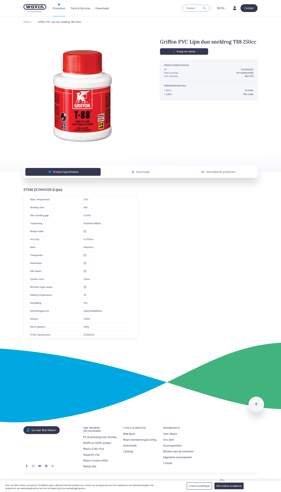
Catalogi (128, 451)
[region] (140, 486)
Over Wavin (170, 434)
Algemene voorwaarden (177, 457)
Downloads (143, 172)
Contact (167, 463)
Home (26, 21)
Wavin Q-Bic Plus (93, 449)
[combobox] (196, 8)
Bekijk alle (89, 466)
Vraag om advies (185, 51)
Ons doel (168, 439)
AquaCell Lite (91, 454)
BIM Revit (129, 434)
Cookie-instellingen (199, 485)
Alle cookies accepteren (229, 485)
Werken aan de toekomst (178, 451)
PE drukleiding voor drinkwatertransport (101, 437)
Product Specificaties (65, 172)
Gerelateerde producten (220, 172)
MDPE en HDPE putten (97, 443)
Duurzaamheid (172, 445)
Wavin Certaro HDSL (95, 460)
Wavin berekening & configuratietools (141, 439)
